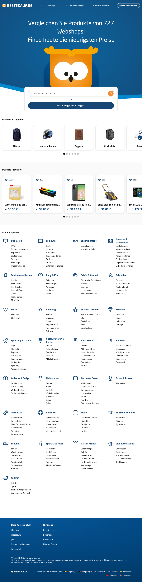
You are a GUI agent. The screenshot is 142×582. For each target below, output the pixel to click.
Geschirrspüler (122, 355)
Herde (83, 396)
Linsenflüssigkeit (53, 431)
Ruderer (49, 462)
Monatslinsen (52, 424)
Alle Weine (120, 383)
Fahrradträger (52, 349)
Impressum (16, 535)
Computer (51, 240)
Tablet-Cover (16, 297)
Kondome (15, 314)
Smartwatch (16, 283)
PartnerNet (48, 539)
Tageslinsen (51, 427)
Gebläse (84, 452)
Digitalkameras (122, 246)
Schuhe (15, 443)
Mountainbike (122, 290)
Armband (120, 314)
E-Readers (50, 252)
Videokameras (122, 252)
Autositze (50, 287)
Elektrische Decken (89, 417)
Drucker (49, 262)
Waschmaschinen (123, 345)
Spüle (13, 486)
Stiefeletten (16, 455)
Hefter (84, 365)
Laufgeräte (16, 362)
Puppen (14, 352)
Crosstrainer (51, 455)
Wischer (49, 355)
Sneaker (14, 449)
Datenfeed (47, 535)
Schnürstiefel (16, 465)
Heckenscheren (87, 458)
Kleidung (51, 309)
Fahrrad (119, 280)
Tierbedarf (16, 412)
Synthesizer (121, 424)
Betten (84, 431)
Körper (49, 314)
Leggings (50, 318)
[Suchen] (111, 93)
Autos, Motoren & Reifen (55, 341)
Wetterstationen (123, 455)
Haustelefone (17, 290)
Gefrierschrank (87, 390)
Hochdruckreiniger (89, 462)
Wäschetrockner (123, 352)
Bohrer (49, 383)
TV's (13, 246)
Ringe (118, 318)
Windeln (49, 293)
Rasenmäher (86, 455)
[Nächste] (140, 137)
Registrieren (48, 530)
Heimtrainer (51, 449)
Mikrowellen (86, 393)
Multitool (50, 396)
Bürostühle (86, 421)
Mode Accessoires (90, 309)
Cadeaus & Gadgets (21, 378)
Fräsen (49, 403)
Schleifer (50, 390)
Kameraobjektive (123, 249)
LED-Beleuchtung (123, 458)
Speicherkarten (122, 259)
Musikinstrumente (125, 412)
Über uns (15, 530)
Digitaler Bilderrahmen (125, 262)
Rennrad (119, 293)
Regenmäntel (52, 324)
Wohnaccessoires (125, 443)
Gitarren (119, 421)
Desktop (49, 259)
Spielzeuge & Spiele (21, 340)
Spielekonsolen (87, 246)
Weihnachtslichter (18, 390)
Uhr (82, 318)
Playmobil (15, 349)
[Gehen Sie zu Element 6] (78, 154)
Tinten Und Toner (53, 256)
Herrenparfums (52, 421)
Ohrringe (119, 324)
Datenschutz (16, 549)
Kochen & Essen (89, 378)
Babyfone (50, 280)
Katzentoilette (17, 434)
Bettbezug (85, 427)
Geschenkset (16, 383)
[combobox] (71, 93)
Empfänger (16, 262)
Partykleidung (17, 386)
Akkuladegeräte (53, 359)
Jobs (13, 539)
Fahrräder (121, 275)
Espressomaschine (89, 386)
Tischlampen (121, 462)
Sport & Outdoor (54, 443)
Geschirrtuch (86, 328)
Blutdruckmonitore (89, 293)
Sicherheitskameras (124, 266)
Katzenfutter (16, 421)
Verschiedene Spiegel (20, 493)
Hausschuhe (16, 458)
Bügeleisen (121, 359)
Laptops (49, 249)
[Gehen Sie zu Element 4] (72, 154)
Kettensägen (86, 465)
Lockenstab (86, 290)
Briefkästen (121, 449)
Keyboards (120, 417)
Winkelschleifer (52, 393)
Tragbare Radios (18, 266)
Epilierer (84, 287)
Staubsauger (121, 349)
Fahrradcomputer (123, 283)
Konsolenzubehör (88, 249)
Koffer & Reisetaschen (90, 314)
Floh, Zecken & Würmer (21, 424)
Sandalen (15, 468)
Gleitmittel (15, 318)
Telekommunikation (21, 275)
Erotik (14, 309)
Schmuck (120, 309)
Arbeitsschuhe (17, 462)
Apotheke (51, 412)
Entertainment (89, 240)
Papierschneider (88, 355)
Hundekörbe (16, 427)
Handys (14, 280)
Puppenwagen (17, 359)
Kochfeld (84, 400)
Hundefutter (16, 417)
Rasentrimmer (87, 468)
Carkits (14, 293)
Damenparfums (52, 417)
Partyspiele (16, 355)
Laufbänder (51, 452)
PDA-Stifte (15, 300)
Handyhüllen (16, 287)
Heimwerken (52, 378)
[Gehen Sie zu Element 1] (64, 154)
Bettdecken (86, 424)
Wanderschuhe (17, 452)
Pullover (49, 331)
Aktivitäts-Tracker (53, 465)
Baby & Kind (52, 275)
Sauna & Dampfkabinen (21, 490)
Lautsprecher (16, 256)
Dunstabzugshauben (90, 403)
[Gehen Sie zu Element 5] (75, 154)
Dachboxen (51, 352)
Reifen (49, 345)
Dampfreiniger (87, 449)
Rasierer (84, 283)
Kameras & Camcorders (122, 241)
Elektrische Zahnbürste (91, 280)
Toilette (14, 483)
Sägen (48, 386)
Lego (13, 345)
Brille (83, 324)
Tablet (48, 246)
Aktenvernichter (88, 349)
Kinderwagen (52, 283)
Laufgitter (50, 290)
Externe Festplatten (54, 266)
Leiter (48, 400)
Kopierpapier (86, 359)
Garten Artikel (88, 443)
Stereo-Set (15, 259)
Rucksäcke (85, 321)
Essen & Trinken (124, 378)
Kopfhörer (15, 252)
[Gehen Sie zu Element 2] (67, 154)
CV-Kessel (120, 362)
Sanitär (15, 478)
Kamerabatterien (123, 256)
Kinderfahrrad (122, 287)
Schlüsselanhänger (19, 393)
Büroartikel (87, 340)
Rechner (84, 345)
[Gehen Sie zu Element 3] (69, 154)
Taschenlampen (52, 458)
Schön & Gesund (89, 275)
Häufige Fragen (50, 544)
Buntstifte (85, 362)
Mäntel (49, 321)
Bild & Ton (16, 240)
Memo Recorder (87, 352)
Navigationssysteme (20, 249)
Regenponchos (52, 328)
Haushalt (121, 340)
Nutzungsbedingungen (21, 544)
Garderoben (121, 452)
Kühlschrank (86, 383)
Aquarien (15, 431)
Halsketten (120, 321)
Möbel (84, 412)
